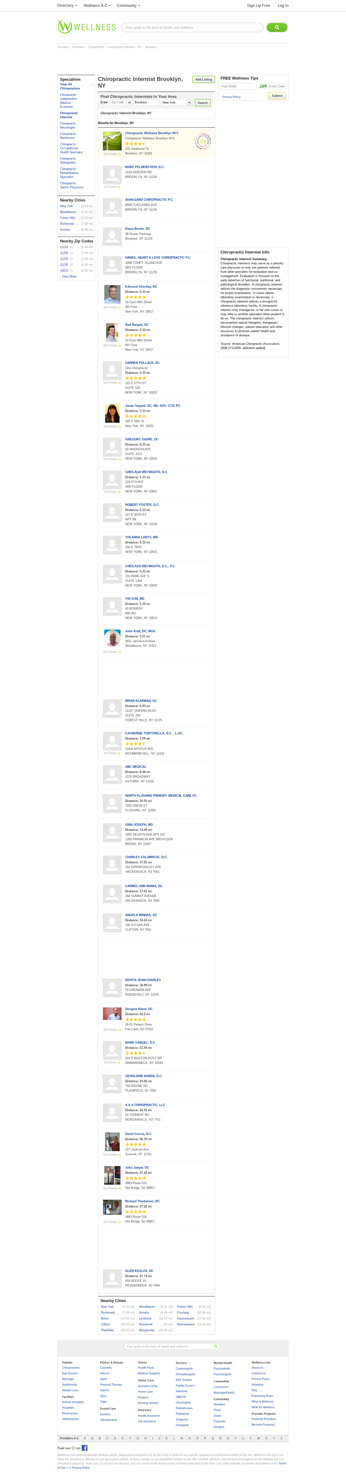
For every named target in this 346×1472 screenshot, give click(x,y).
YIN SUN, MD (134, 598)
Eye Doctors (70, 1373)
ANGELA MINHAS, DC (141, 915)
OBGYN (181, 1397)
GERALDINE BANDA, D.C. (144, 1076)
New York (66, 206)
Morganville (147, 1330)
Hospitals (68, 1407)
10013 (64, 270)
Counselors (221, 1387)
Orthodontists (108, 1420)
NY (140, 47)
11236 (64, 253)
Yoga (103, 1401)
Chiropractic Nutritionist (68, 136)
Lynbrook (145, 1318)
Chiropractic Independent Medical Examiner (68, 101)
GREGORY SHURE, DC (141, 439)
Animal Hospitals (73, 1402)
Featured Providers (264, 1419)
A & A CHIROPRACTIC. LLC (145, 1105)
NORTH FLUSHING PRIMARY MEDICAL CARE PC (161, 795)
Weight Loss (70, 1390)
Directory (65, 5)
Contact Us (259, 1373)
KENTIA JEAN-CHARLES (143, 980)
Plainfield (107, 1330)
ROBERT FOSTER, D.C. (142, 505)
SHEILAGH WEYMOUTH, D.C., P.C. (150, 566)
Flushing (183, 1312)
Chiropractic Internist (121, 47)
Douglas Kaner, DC (139, 1009)
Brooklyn (151, 47)
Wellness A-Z (95, 5)
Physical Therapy (111, 1384)
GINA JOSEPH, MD (139, 824)
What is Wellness (263, 1401)
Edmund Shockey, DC (141, 286)
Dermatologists (185, 1374)
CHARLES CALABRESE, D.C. (146, 857)
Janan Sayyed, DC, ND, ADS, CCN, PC (152, 405)
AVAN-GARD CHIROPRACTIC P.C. (149, 199)
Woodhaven (68, 212)
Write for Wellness (263, 1407)
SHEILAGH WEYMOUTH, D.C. (146, 472)
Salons (104, 1390)
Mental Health (223, 1363)
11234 (64, 259)
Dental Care (108, 1408)
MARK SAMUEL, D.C (140, 1042)
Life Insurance (147, 1421)
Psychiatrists (222, 1368)
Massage (68, 1379)
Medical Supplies (149, 1373)
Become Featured (263, 1424)
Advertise (258, 1384)
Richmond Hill (69, 223)
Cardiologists (184, 1368)
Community (127, 5)
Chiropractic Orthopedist (68, 160)
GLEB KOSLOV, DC (139, 1271)
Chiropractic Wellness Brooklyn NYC (152, 133)
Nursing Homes (148, 1403)
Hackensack (185, 1318)
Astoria (65, 229)
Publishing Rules (263, 1396)
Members (220, 1404)
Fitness (104, 1373)
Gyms (103, 1379)
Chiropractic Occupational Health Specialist (71, 148)
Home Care (145, 1391)
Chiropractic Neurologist (68, 125)
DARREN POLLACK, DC (142, 363)
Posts (217, 1410)
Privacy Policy (231, 97)
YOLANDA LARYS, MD (141, 537)
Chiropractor (96, 47)
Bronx (105, 1318)
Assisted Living (147, 1386)
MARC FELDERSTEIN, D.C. (145, 167)
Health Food (146, 1367)
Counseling (221, 1381)
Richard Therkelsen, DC (142, 1201)
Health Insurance (149, 1415)
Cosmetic (106, 1367)
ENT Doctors (184, 1380)
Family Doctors (185, 1385)
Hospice (143, 1397)
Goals (217, 1415)
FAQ (254, 1390)
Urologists (182, 1425)
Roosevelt (146, 1324)
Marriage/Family (224, 1392)
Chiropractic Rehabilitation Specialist (69, 173)
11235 (64, 264)
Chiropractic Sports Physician (71, 185)
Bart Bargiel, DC (137, 324)
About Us (257, 1367)
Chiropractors (71, 1367)
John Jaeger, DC (137, 1167)
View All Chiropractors (70, 86)
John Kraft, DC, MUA (140, 631)
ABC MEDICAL (135, 766)
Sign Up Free (258, 5)
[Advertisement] (143, 61)
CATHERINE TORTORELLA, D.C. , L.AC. (154, 733)
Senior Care (146, 1380)
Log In (283, 5)
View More (69, 276)
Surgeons (182, 1419)
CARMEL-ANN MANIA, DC (143, 886)
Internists (181, 1391)
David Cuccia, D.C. (138, 1134)
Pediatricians (184, 1408)
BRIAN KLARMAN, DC (141, 701)
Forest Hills (68, 218)
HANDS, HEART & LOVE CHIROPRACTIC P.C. (158, 257)
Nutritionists (69, 1384)
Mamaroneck (186, 1324)
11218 (64, 247)
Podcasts (219, 1421)
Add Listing (203, 79)
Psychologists (222, 1374)
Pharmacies (69, 1413)
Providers (78, 47)
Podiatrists (182, 1414)
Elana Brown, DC (137, 228)
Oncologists (183, 1402)
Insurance (144, 1410)
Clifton (105, 1324)
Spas (103, 1396)
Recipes (219, 1427)
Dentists (105, 1414)
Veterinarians (70, 1419)
